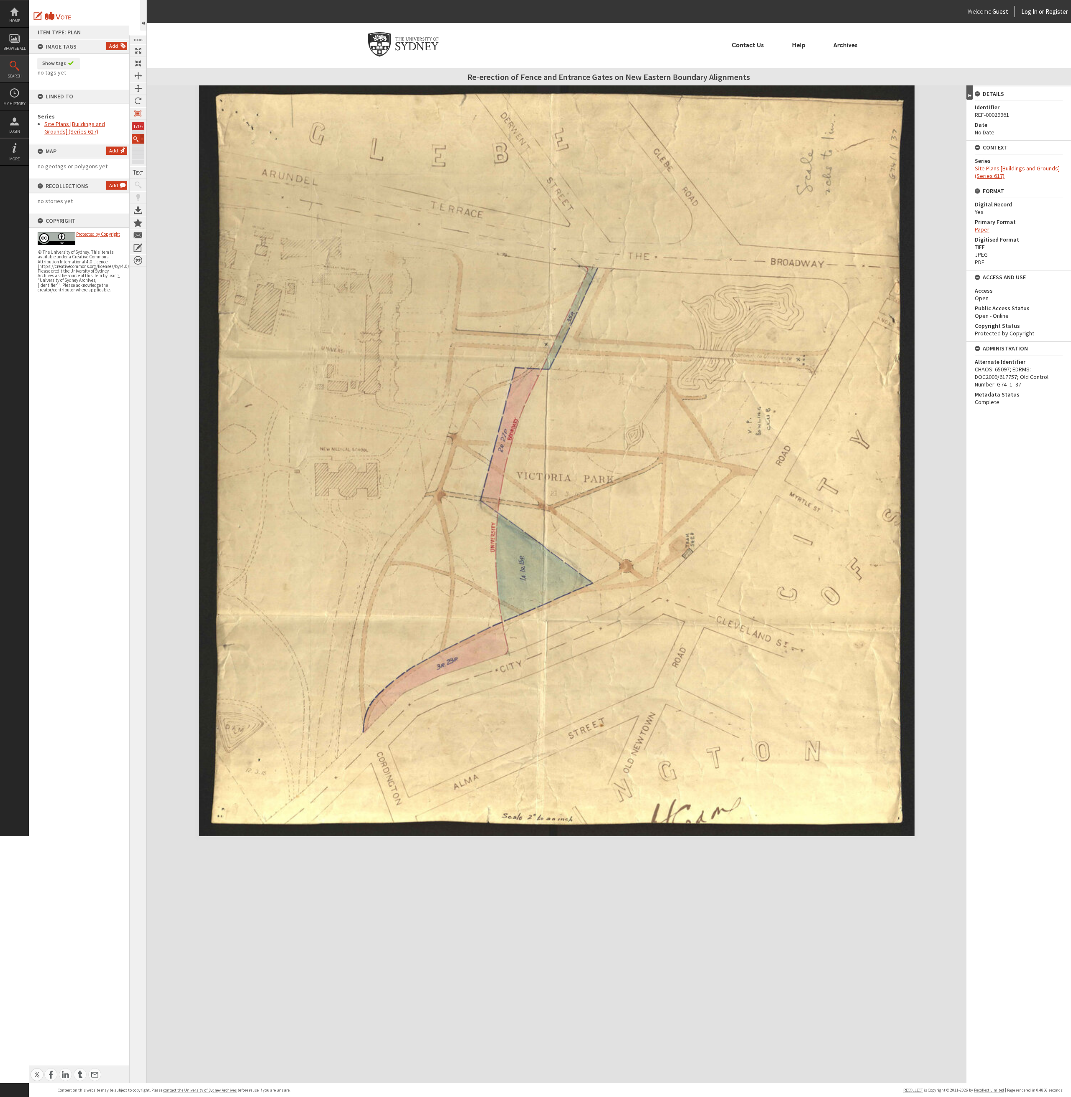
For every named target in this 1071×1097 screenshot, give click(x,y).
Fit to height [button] (138, 88)
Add (113, 46)
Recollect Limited (989, 1090)
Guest (1000, 11)
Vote (58, 16)
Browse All (14, 48)
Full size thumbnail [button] (138, 50)
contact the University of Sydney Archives (200, 1090)
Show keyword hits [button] (138, 185)
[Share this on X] (37, 1070)
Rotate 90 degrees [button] (138, 101)
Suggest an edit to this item (38, 16)
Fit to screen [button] (138, 63)
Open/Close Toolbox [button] (143, 15)
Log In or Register (1028, 11)
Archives (845, 45)
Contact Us (748, 45)
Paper (982, 229)
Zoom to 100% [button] (138, 113)
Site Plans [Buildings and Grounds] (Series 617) (74, 127)
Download (138, 210)
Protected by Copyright (98, 234)
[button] (138, 139)
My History (14, 103)
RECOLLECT (913, 1090)
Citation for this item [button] (138, 260)
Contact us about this (138, 235)
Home (14, 20)
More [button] (14, 159)
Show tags (54, 63)
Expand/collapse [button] (969, 92)
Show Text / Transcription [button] (138, 172)
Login (14, 131)
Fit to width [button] (138, 76)
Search (15, 76)
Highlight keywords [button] (138, 197)
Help (798, 45)
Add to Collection (138, 222)
